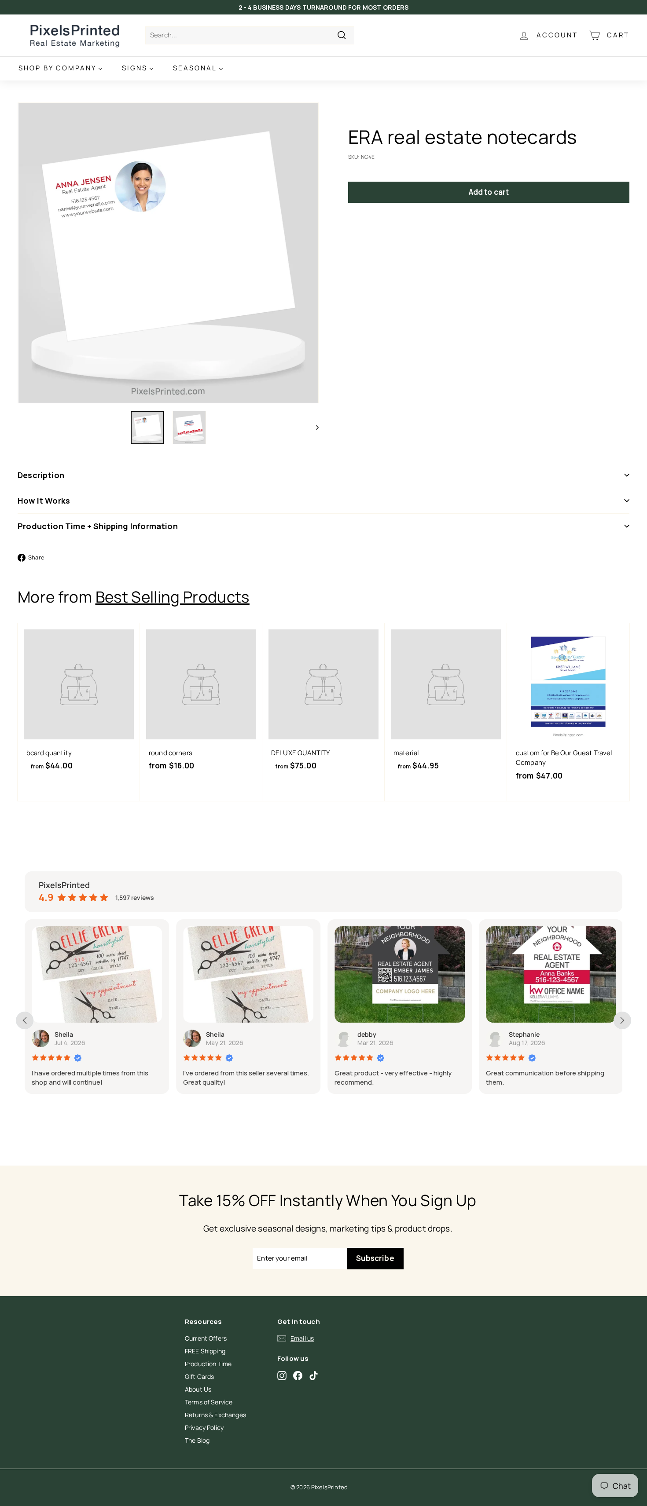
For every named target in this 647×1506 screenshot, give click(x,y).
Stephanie (524, 1034)
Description (41, 475)
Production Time (208, 1364)
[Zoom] (168, 253)
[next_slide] (622, 1020)
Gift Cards (199, 1376)
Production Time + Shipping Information (98, 526)
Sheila (64, 1034)
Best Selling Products (173, 596)
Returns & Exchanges (215, 1415)
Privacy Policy (204, 1427)
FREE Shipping (205, 1351)
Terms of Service (208, 1402)
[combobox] (249, 35)
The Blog (197, 1440)
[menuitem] (60, 68)
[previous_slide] (24, 1020)
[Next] (313, 427)
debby (366, 1034)
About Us (198, 1389)
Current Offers (206, 1338)
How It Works (44, 500)
